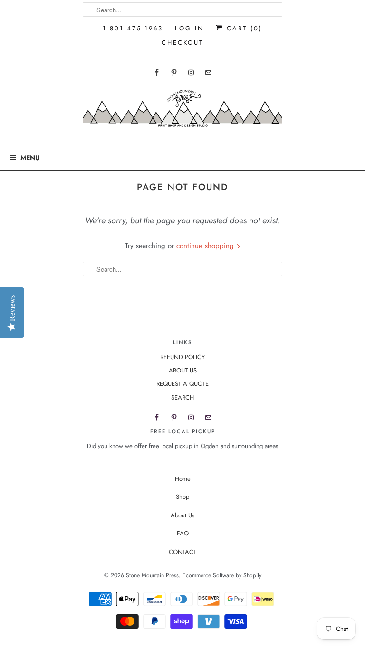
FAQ (183, 533)
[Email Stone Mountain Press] (208, 72)
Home (183, 478)
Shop (182, 496)
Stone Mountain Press (152, 575)
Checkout (182, 42)
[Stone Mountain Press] (182, 112)
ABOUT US (183, 370)
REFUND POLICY (182, 357)
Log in (189, 28)
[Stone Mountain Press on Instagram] (191, 72)
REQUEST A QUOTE (182, 383)
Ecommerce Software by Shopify (221, 575)
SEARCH (182, 397)
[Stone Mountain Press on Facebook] (157, 72)
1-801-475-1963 (133, 28)
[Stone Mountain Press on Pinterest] (174, 72)
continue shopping (206, 245)
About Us (182, 515)
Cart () (242, 28)
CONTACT (182, 551)
